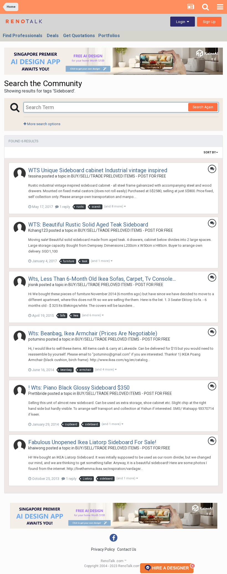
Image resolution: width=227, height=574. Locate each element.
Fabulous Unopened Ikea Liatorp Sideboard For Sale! (92, 442)
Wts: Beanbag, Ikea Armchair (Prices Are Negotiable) (92, 333)
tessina (34, 176)
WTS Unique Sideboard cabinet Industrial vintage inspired (97, 170)
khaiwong (36, 448)
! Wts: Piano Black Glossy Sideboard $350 (79, 387)
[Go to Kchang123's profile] (20, 228)
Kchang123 (38, 230)
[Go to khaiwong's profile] (20, 445)
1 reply (64, 207)
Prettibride (37, 393)
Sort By (209, 152)
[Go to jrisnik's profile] (20, 282)
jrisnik (33, 284)
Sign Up (209, 22)
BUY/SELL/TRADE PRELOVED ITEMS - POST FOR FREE (118, 176)
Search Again (203, 107)
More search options (43, 124)
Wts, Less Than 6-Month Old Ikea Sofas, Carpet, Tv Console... (102, 279)
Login (181, 22)
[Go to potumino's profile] (20, 337)
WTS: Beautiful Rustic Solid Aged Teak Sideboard (88, 224)
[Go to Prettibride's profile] (20, 391)
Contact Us (126, 549)
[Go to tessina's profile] (20, 174)
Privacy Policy (103, 549)
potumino (36, 339)
